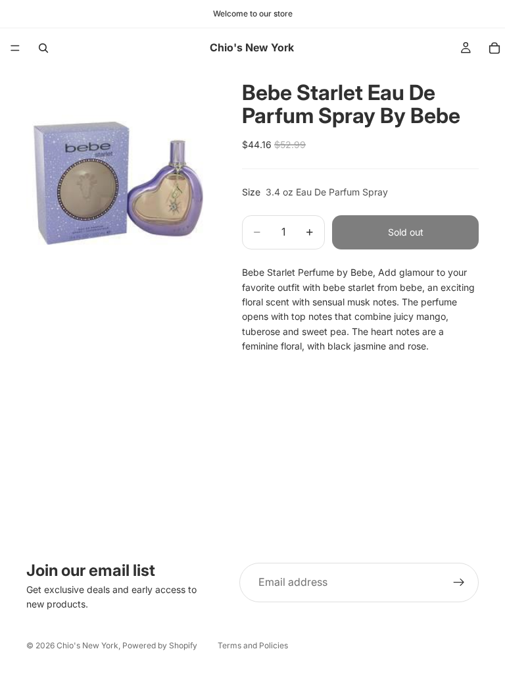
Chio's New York (87, 645)
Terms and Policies (253, 645)
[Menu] (15, 48)
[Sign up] (459, 582)
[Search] (43, 48)
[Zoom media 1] (118, 160)
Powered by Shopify (159, 645)
